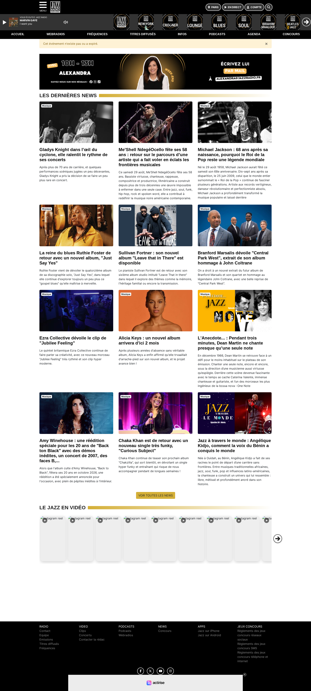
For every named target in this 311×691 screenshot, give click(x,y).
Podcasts (217, 34)
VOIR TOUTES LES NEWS (155, 495)
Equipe (44, 635)
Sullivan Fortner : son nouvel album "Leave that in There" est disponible (151, 257)
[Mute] (65, 22)
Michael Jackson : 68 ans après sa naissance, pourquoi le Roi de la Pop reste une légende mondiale (233, 154)
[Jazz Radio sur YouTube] (160, 671)
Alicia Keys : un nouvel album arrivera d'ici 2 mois (149, 340)
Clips (82, 631)
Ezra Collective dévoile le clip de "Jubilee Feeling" (72, 340)
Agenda (254, 34)
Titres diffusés (143, 34)
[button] (53, 538)
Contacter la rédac (92, 639)
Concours (291, 34)
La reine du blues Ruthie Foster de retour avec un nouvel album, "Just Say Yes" (75, 257)
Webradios (56, 34)
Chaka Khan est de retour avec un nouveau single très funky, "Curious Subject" (153, 445)
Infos (182, 34)
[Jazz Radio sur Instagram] (170, 671)
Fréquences (97, 34)
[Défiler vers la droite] (277, 538)
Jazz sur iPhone (208, 631)
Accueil (17, 34)
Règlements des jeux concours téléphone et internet (252, 657)
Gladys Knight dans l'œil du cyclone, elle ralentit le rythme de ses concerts (73, 154)
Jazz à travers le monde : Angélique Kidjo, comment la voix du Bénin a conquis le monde (234, 445)
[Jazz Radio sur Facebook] (140, 671)
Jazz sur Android (209, 635)
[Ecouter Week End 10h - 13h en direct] (155, 71)
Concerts (85, 635)
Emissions (46, 639)
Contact (44, 631)
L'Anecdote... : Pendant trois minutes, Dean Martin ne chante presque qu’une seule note (230, 342)
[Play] (5, 22)
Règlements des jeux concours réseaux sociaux (251, 635)
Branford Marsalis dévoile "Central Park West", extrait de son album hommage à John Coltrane (233, 257)
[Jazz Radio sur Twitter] (150, 671)
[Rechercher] (268, 7)
